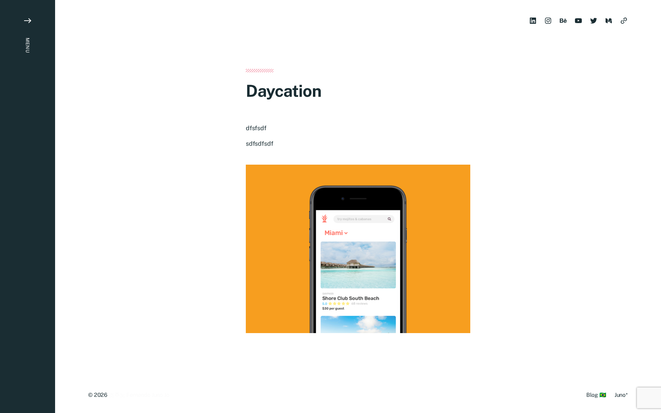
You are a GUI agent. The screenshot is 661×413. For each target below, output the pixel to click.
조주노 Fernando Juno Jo (139, 395)
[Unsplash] (623, 20)
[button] (27, 206)
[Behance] (563, 20)
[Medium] (608, 20)
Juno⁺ (621, 395)
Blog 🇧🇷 (596, 395)
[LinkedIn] (533, 20)
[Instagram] (548, 20)
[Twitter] (593, 20)
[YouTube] (578, 20)
